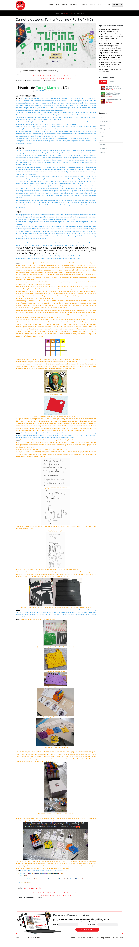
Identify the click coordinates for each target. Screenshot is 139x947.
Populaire (103, 82)
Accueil (50, 5)
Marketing (103, 144)
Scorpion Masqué (50, 81)
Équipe (92, 5)
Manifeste (73, 5)
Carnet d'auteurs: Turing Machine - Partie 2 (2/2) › (56, 78)
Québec (102, 125)
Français (115, 4)
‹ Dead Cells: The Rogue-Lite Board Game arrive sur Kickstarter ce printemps (55, 76)
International (104, 148)
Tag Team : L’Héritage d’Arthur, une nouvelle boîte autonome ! (113, 94)
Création (102, 133)
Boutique (83, 5)
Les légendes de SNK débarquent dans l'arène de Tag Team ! (113, 88)
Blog (99, 5)
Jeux (57, 5)
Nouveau (111, 82)
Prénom (55, 925)
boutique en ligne (68, 13)
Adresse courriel (92, 925)
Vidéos (64, 5)
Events (102, 117)
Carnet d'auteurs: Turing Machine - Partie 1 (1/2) (40, 71)
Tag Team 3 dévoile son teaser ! (113, 100)
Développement (105, 129)
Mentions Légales (117, 938)
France (102, 140)
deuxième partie (32, 888)
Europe (102, 137)
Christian (102, 152)
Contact (107, 5)
